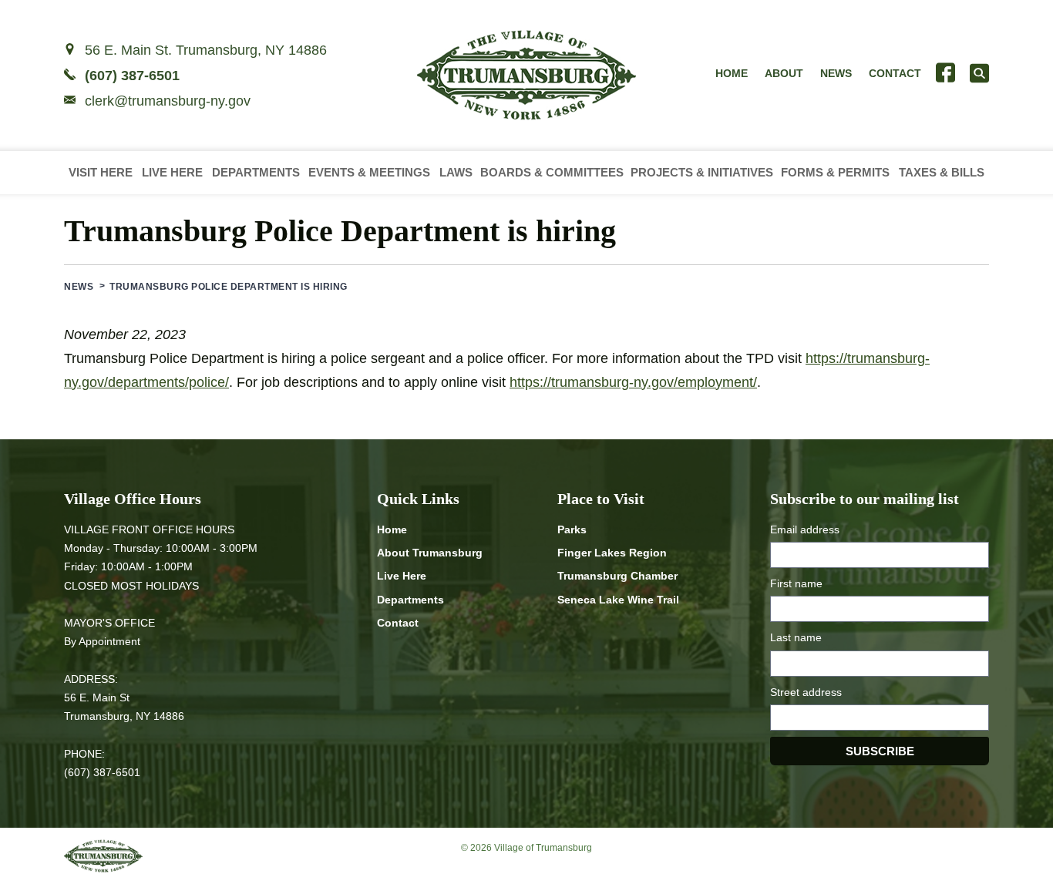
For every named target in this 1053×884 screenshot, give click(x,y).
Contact (895, 73)
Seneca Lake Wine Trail (618, 599)
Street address (806, 692)
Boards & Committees (552, 172)
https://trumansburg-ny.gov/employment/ (633, 382)
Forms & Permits (835, 172)
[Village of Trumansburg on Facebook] (945, 72)
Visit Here (101, 172)
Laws (456, 172)
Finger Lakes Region (612, 552)
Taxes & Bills (941, 172)
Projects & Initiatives (702, 172)
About (784, 73)
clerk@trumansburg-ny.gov (168, 101)
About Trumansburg (430, 552)
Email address (804, 529)
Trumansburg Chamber (617, 576)
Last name (796, 637)
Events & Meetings (369, 172)
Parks (572, 529)
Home (731, 73)
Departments (256, 172)
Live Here (172, 172)
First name (796, 583)
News (836, 73)
